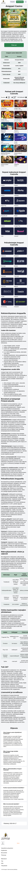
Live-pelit (9, 97)
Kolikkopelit (22, 97)
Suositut (3, 97)
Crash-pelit (14, 97)
